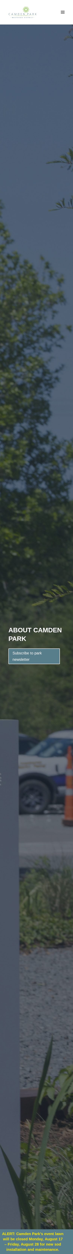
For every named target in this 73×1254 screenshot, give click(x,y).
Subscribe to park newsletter (27, 656)
